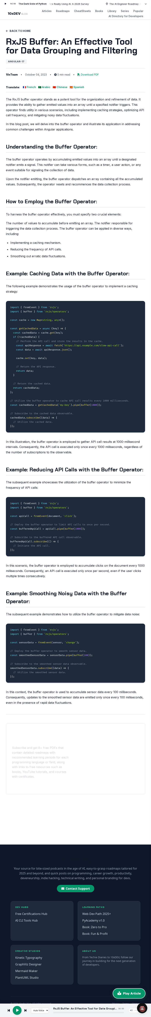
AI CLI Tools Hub (26, 920)
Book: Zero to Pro (94, 927)
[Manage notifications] (142, 1009)
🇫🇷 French (29, 87)
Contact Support (78, 889)
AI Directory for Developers (126, 16)
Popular (138, 11)
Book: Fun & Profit (95, 934)
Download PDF (90, 74)
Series (125, 11)
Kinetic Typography (28, 958)
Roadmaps (63, 11)
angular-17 (16, 61)
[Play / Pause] (5, 3)
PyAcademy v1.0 (93, 920)
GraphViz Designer (28, 964)
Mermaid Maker (26, 971)
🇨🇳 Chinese (60, 87)
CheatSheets (82, 11)
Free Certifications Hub (31, 914)
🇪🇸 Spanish (77, 87)
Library (112, 11)
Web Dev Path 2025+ (96, 914)
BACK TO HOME (20, 30)
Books (99, 11)
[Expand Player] (145, 4)
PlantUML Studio (27, 978)
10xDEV (18, 13)
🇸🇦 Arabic (44, 87)
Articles (47, 11)
